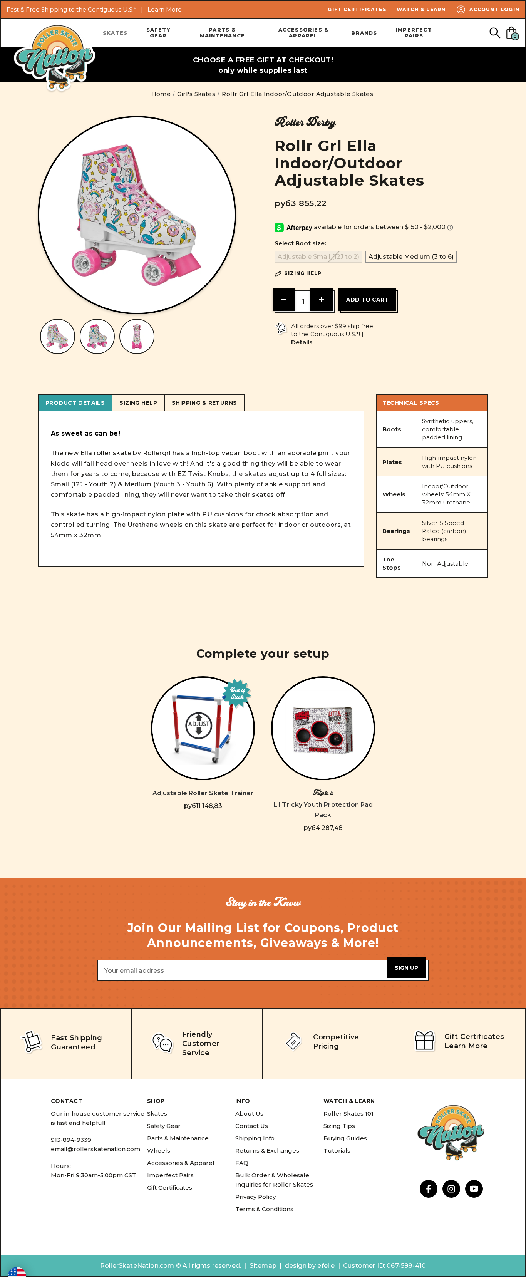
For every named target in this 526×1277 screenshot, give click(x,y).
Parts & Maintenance (222, 33)
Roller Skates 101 (348, 1113)
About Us (249, 1113)
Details (302, 342)
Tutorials (336, 1150)
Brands (364, 33)
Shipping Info (255, 1138)
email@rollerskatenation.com (95, 1149)
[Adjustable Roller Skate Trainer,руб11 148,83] (202, 728)
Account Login (494, 9)
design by (300, 1265)
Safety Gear (158, 33)
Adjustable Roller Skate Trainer (203, 793)
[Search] (494, 32)
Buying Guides (345, 1138)
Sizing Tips (339, 1126)
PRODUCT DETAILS (75, 402)
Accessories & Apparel (303, 33)
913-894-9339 (71, 1139)
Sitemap (263, 1265)
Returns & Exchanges (267, 1150)
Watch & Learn (421, 9)
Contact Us (251, 1126)
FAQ (241, 1162)
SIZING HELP (138, 402)
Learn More (164, 9)
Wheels (158, 1150)
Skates (115, 33)
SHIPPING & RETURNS (204, 402)
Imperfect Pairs (414, 33)
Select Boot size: (300, 243)
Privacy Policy (255, 1196)
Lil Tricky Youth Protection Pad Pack (323, 810)
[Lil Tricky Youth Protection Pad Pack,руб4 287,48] (323, 728)
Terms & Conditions (264, 1209)
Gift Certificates (357, 9)
